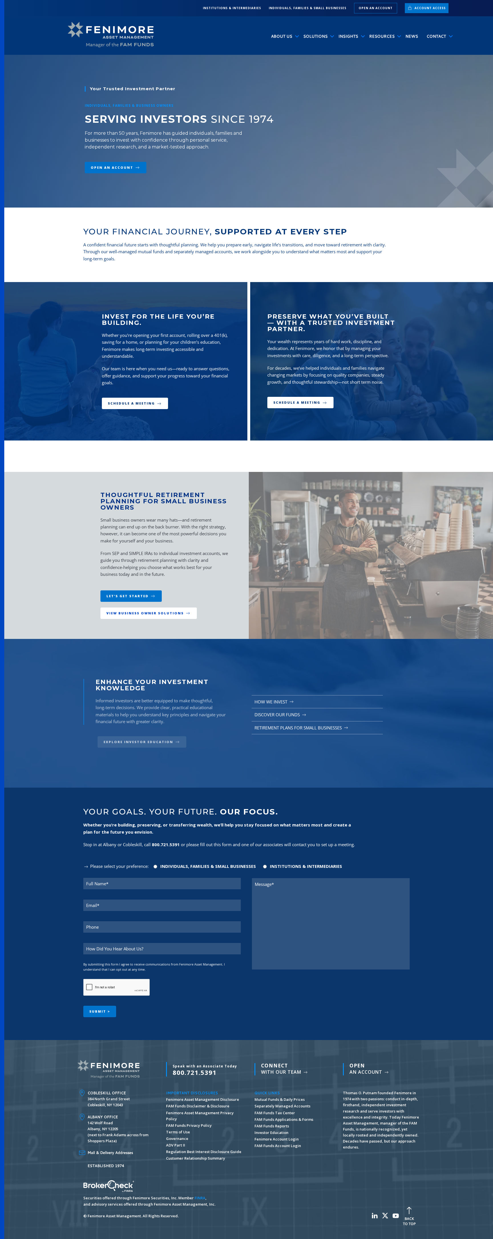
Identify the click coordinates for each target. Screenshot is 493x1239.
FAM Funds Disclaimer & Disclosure (197, 1106)
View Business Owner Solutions (145, 613)
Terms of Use (178, 1132)
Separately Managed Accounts (282, 1106)
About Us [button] (281, 36)
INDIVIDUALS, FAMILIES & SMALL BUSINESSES (307, 8)
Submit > (99, 1011)
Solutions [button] (315, 36)
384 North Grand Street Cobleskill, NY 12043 (109, 1098)
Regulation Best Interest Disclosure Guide (203, 1151)
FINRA (200, 1197)
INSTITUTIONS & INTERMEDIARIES (232, 8)
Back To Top (409, 1221)
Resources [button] (382, 36)
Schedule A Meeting (132, 403)
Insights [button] (348, 36)
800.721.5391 (205, 1070)
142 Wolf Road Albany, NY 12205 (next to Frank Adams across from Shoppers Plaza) (118, 1129)
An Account (366, 1069)
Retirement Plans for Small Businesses (298, 728)
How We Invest (270, 702)
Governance (177, 1138)
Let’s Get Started (127, 596)
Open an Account (376, 8)
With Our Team (282, 1069)
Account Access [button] (429, 8)
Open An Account (112, 167)
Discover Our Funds (277, 714)
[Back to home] (113, 35)
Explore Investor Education (138, 742)
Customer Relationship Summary (195, 1158)
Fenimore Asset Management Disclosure (202, 1099)
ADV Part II (175, 1145)
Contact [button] (436, 36)
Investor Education (271, 1132)
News (411, 36)
